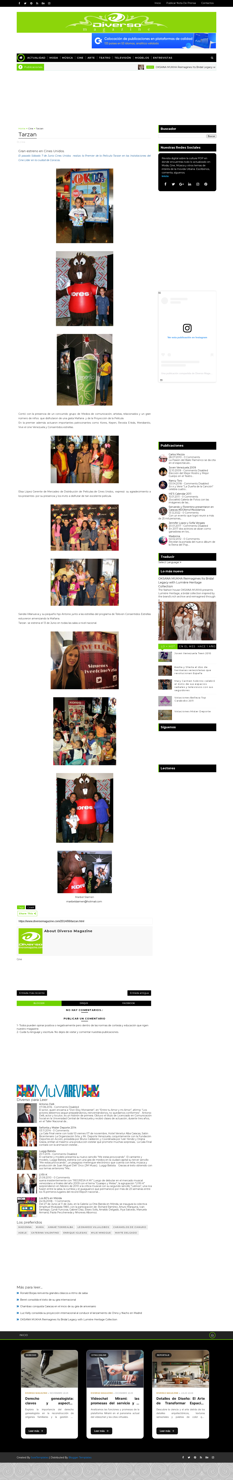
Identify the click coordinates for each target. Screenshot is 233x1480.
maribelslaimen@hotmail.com (84, 901)
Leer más (34, 1430)
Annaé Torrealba (60, 1227)
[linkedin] (189, 184)
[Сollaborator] (154, 40)
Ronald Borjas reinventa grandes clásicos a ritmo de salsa (54, 1293)
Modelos (142, 57)
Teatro (104, 57)
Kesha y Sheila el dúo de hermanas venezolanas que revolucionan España (192, 670)
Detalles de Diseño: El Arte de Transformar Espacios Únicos (180, 1403)
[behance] (43, 3)
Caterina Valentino (45, 1232)
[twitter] (25, 3)
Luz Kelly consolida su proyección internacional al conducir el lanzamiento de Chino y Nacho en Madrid (81, 1313)
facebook (128, 1003)
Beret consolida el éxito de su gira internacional (48, 1299)
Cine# (30, 907)
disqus (84, 1003)
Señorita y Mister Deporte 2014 (57, 1127)
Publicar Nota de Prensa (181, 3)
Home (21, 128)
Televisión (122, 57)
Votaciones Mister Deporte (192, 711)
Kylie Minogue (101, 1232)
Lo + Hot (168, 646)
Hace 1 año (207, 646)
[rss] (37, 3)
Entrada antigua (139, 993)
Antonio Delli (46, 1104)
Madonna (25, 1227)
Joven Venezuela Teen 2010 (192, 653)
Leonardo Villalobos (93, 1227)
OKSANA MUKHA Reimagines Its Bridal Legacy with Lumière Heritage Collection (168, 67)
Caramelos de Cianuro (129, 1227)
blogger (39, 1003)
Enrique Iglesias (75, 1232)
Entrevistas (162, 57)
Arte (91, 57)
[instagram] (49, 3)
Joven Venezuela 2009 (182, 467)
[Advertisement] (116, 96)
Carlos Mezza (177, 454)
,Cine (22, 142)
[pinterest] (31, 3)
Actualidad (36, 57)
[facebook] (19, 3)
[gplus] (181, 184)
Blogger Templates (80, 1457)
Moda (53, 57)
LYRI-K (43, 1174)
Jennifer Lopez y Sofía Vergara (187, 522)
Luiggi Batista (47, 1151)
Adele (22, 1232)
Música (67, 57)
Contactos (207, 3)
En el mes (187, 646)
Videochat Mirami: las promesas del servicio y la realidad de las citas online (115, 1403)
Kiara (40, 1227)
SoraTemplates (39, 1457)
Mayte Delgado (126, 1232)
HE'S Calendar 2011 (180, 493)
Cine (80, 57)
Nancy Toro (175, 480)
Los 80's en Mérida (50, 1198)
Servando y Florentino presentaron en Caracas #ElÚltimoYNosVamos (191, 508)
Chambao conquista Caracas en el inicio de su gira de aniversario (58, 1306)
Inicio (158, 3)
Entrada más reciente (32, 993)
